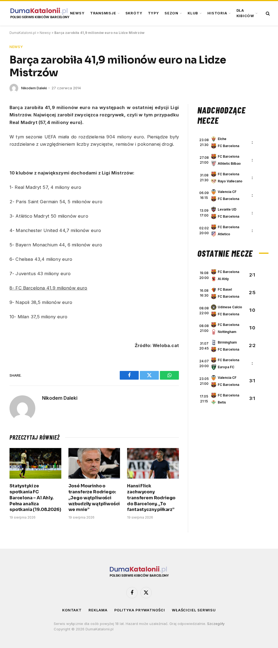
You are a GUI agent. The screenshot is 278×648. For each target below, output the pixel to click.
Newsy (77, 13)
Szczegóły (216, 623)
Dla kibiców (245, 13)
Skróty (134, 13)
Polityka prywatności (139, 610)
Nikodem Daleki (34, 88)
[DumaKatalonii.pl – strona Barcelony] (39, 13)
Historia (217, 13)
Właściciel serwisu (194, 610)
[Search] (267, 13)
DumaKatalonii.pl (23, 33)
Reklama (98, 610)
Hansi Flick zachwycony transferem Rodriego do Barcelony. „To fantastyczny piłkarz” (151, 497)
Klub (193, 13)
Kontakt (72, 610)
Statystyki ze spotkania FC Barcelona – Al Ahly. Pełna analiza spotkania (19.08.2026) (35, 497)
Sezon (171, 13)
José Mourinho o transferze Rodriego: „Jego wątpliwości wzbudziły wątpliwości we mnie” (94, 497)
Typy (153, 13)
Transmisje (103, 13)
